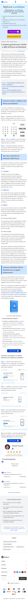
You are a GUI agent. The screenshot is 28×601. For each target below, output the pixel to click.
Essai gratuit (12, 32)
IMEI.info (6, 190)
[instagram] (25, 572)
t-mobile (12, 139)
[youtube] (15, 572)
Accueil (4, 41)
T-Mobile (6, 171)
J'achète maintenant (12, 36)
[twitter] (20, 572)
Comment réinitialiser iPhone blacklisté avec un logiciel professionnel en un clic (13, 91)
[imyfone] (5, 2)
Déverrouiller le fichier (8, 546)
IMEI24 (5, 205)
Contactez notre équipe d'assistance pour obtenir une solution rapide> (14, 528)
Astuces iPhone (7, 549)
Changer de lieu (20, 546)
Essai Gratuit (12, 351)
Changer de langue (14, 583)
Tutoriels (3, 564)
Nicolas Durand (21, 51)
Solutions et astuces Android (10, 541)
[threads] (22, 572)
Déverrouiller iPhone (12, 41)
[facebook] (17, 572)
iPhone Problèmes (7, 544)
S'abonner (23, 578)
